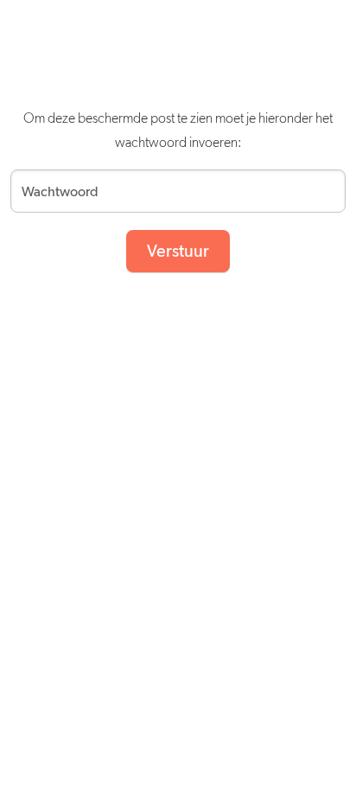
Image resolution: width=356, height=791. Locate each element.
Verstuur (178, 251)
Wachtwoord (47, 186)
